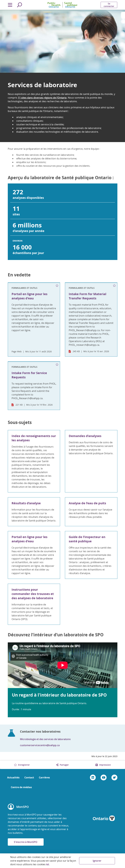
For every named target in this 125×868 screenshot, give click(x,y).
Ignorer (97, 860)
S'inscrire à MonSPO (25, 842)
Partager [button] (64, 764)
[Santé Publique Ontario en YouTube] (104, 777)
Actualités (13, 777)
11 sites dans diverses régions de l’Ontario (42, 97)
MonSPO (22, 807)
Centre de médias (21, 787)
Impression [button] (105, 764)
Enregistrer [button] (24, 764)
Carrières (44, 777)
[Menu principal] (10, 5)
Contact (29, 777)
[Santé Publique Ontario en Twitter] (114, 777)
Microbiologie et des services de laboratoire (45, 739)
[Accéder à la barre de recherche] (19, 5)
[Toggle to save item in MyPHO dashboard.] (57, 286)
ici (47, 864)
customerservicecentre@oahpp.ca (40, 745)
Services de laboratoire (42, 85)
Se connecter (109, 5)
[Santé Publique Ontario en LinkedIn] (93, 777)
